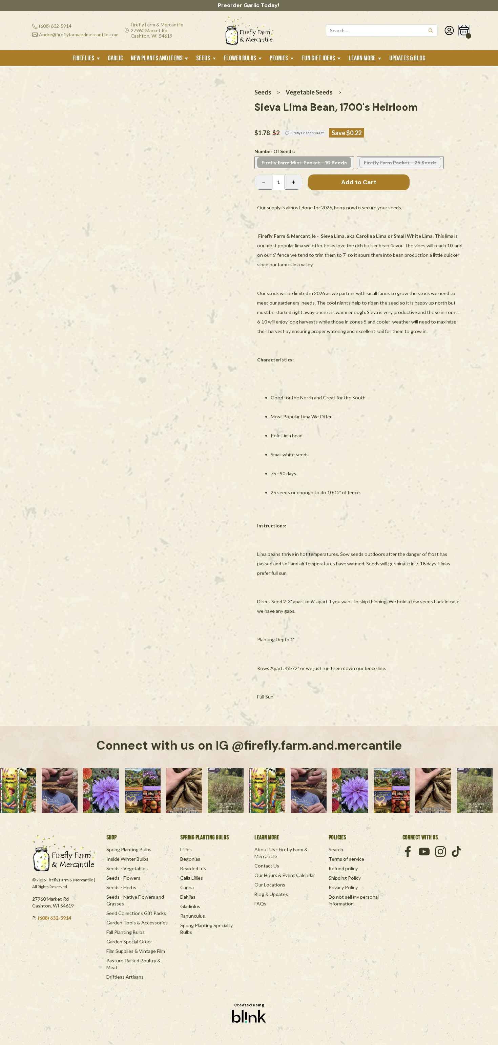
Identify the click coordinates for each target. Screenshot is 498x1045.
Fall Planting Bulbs (125, 932)
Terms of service (346, 859)
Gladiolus (190, 906)
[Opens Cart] (464, 30)
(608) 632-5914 (54, 918)
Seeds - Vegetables (127, 868)
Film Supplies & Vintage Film (135, 951)
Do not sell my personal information (354, 900)
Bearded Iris (193, 868)
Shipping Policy (345, 878)
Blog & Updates (271, 894)
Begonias (190, 859)
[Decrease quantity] (263, 182)
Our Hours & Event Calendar (284, 875)
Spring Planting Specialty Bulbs (207, 928)
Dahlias (187, 897)
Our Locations (269, 884)
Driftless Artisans (125, 977)
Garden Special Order (129, 941)
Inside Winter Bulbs (127, 859)
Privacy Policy (343, 887)
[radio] (304, 162)
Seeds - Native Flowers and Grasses (135, 900)
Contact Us (266, 866)
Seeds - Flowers (123, 878)
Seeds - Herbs (121, 887)
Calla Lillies (191, 878)
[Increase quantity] (293, 182)
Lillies (186, 849)
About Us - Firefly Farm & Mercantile (281, 853)
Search (336, 849)
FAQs (260, 903)
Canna (187, 887)
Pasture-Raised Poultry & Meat (134, 964)
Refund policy (343, 868)
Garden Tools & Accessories (137, 922)
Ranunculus (192, 916)
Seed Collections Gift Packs (136, 913)
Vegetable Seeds (309, 92)
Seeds (262, 92)
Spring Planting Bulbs (128, 849)
